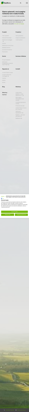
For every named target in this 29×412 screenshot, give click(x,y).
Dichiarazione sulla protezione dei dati (15, 196)
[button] (3, 196)
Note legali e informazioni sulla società (15, 197)
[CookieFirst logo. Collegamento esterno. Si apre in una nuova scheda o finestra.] (2, 198)
